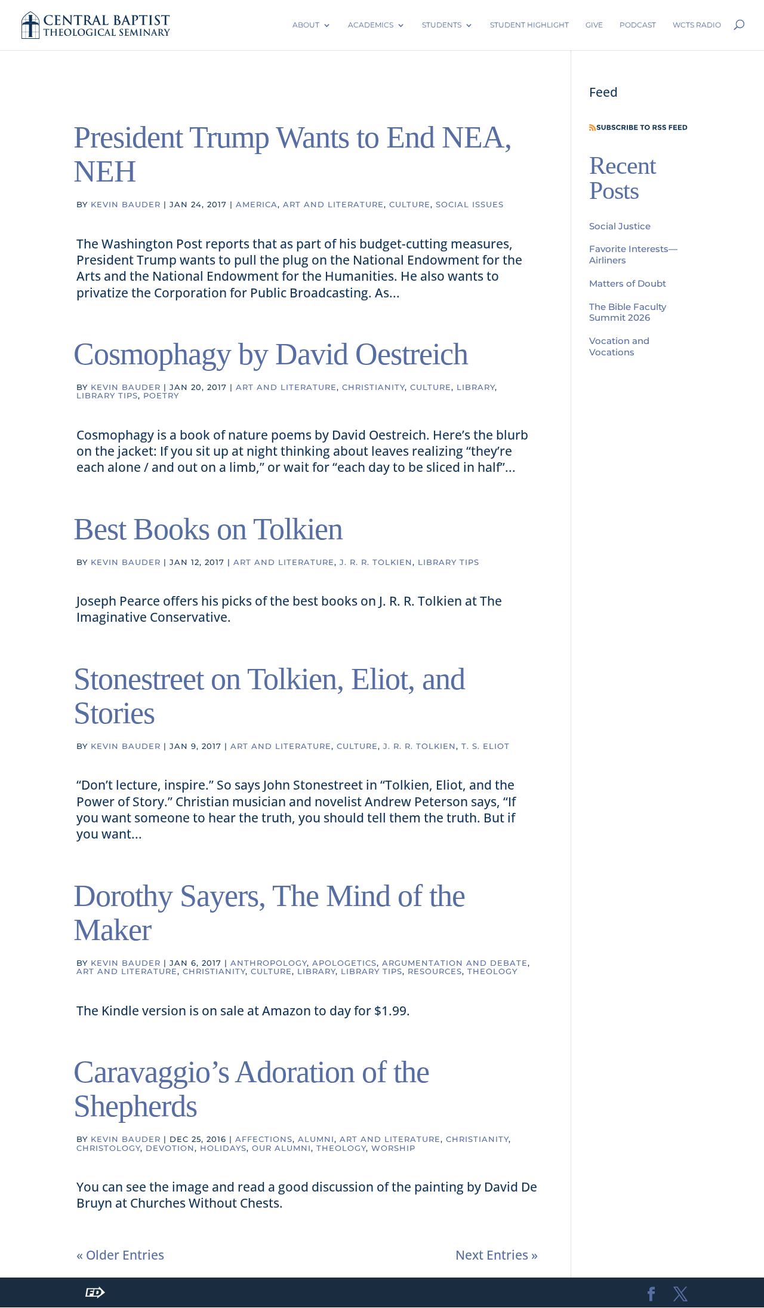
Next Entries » (496, 1254)
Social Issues (470, 204)
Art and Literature (333, 204)
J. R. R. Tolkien (376, 562)
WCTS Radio (697, 24)
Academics (370, 24)
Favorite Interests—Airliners (633, 254)
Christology (108, 1148)
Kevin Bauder (126, 204)
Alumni (316, 1139)
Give (594, 24)
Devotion (170, 1148)
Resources (435, 971)
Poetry (161, 395)
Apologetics (344, 963)
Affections (263, 1139)
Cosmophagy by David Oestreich (270, 354)
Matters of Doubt (627, 283)
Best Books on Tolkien (208, 529)
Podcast (638, 24)
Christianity (373, 387)
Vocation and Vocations (619, 346)
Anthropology (268, 963)
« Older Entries (120, 1254)
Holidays (223, 1148)
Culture (409, 204)
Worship (393, 1148)
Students (441, 24)
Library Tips (107, 395)
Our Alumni (281, 1148)
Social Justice (620, 226)
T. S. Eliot (485, 746)
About (305, 24)
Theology (492, 971)
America (257, 204)
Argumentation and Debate (455, 963)
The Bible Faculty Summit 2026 (627, 312)
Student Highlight (529, 24)
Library (476, 387)
